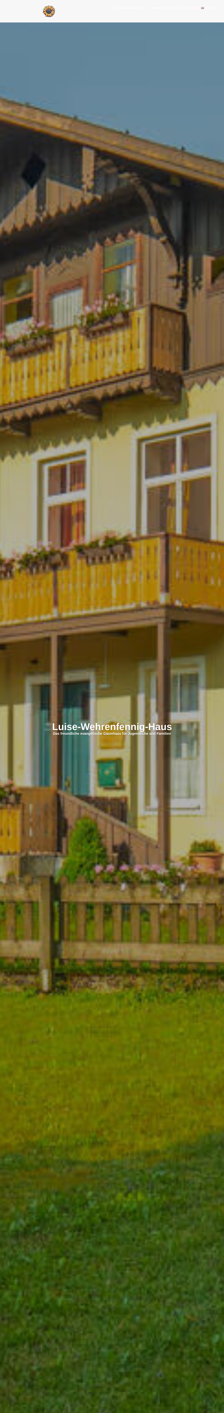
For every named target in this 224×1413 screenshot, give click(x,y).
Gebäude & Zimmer (133, 8)
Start (112, 8)
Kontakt (192, 8)
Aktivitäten (158, 8)
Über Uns (176, 8)
